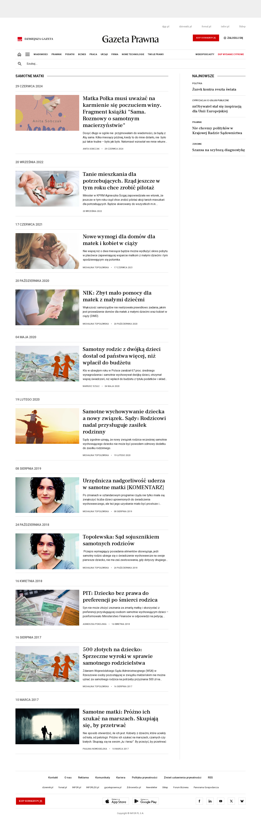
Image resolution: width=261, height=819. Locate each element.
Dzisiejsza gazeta (39, 39)
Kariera (120, 777)
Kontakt (53, 777)
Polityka (197, 83)
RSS (210, 777)
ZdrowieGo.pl (134, 787)
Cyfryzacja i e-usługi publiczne (210, 100)
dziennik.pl (185, 26)
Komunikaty (102, 777)
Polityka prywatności (144, 777)
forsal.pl (206, 26)
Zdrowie (197, 144)
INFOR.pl (76, 787)
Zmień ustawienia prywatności (182, 777)
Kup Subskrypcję (206, 37)
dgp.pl (165, 26)
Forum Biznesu (181, 787)
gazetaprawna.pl (112, 787)
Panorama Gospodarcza (206, 787)
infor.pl (225, 26)
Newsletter (151, 787)
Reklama (83, 777)
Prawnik (197, 122)
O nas (68, 777)
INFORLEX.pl (92, 787)
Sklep (242, 26)
